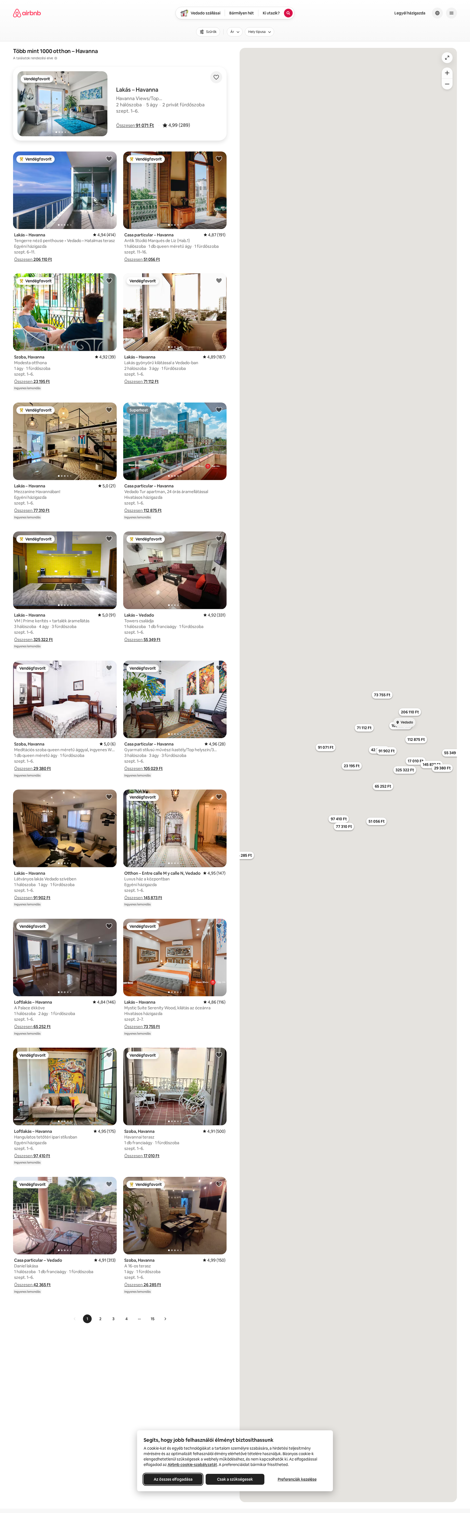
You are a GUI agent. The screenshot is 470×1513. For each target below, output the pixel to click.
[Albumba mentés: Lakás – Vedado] (219, 538)
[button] (135, 125)
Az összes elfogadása (173, 1479)
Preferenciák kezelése (297, 1479)
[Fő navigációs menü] (451, 13)
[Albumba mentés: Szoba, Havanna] (109, 280)
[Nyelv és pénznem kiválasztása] (437, 13)
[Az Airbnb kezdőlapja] (27, 13)
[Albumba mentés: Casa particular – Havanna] (219, 158)
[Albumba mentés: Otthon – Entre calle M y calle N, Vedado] (219, 796)
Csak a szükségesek (235, 1479)
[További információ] (55, 58)
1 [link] (87, 1318)
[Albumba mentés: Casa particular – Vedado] (109, 1184)
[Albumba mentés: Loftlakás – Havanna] (109, 925)
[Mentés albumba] (216, 77)
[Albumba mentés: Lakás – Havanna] (109, 158)
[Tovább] (165, 1318)
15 (152, 1318)
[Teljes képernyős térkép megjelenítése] (447, 57)
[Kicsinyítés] (447, 84)
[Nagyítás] (447, 72)
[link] (74, 1318)
